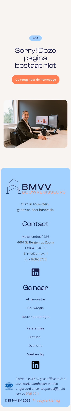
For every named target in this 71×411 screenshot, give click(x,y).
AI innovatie (35, 299)
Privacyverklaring (46, 400)
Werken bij (35, 354)
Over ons (35, 345)
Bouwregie (35, 308)
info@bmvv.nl (37, 253)
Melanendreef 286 (35, 236)
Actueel (35, 337)
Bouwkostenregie (35, 316)
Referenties (35, 328)
